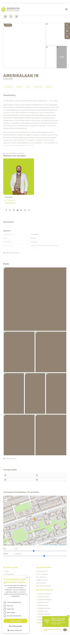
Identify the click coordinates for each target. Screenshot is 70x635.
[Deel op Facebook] (6, 210)
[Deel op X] (9, 210)
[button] (35, 519)
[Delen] (16, 16)
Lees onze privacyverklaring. (15, 598)
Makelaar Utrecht (43, 597)
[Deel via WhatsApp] (21, 210)
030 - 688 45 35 (10, 200)
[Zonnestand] (11, 16)
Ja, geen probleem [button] (15, 621)
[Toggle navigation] (66, 9)
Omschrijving (8, 87)
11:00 (16, 549)
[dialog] (15, 604)
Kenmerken (19, 87)
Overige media (38, 87)
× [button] (27, 577)
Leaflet (45, 544)
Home (7, 571)
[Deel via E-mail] (24, 210)
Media (28, 87)
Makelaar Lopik (42, 611)
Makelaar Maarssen (44, 608)
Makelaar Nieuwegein (44, 599)
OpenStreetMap (53, 544)
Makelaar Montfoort (44, 614)
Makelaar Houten (43, 602)
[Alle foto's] (5, 16)
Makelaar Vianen (43, 605)
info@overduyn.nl (10, 203)
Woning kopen (9, 574)
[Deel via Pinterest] (13, 210)
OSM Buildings (62, 544)
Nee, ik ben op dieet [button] (15, 626)
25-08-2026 (18, 554)
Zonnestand (48, 87)
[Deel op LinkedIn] (17, 210)
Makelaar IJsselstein (44, 594)
